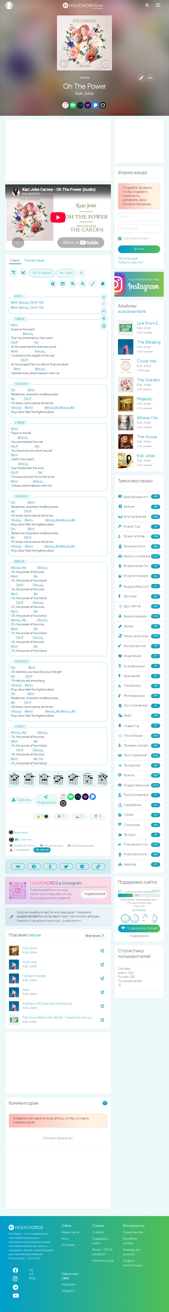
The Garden (148, 380)
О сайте (98, 1232)
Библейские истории (141, 497)
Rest (26, 990)
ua (31, 1270)
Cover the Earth (152, 361)
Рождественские (141, 785)
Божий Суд (140, 526)
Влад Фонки (20, 832)
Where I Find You (152, 418)
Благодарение (141, 516)
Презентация (34, 260)
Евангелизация (141, 616)
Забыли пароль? (130, 262)
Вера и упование (141, 556)
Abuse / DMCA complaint (102, 1252)
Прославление (141, 755)
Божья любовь (141, 536)
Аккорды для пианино (131, 1252)
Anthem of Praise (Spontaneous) (47, 1003)
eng (32, 1278)
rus (31, 1274)
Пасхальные (141, 735)
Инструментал (140, 646)
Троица (140, 834)
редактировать (29, 916)
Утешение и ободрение (142, 844)
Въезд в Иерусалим (140, 586)
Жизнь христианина (141, 636)
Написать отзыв (103, 1260)
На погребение (140, 705)
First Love (30, 962)
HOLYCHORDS (44, 883)
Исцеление (140, 655)
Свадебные (141, 805)
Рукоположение (140, 795)
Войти (139, 249)
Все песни (93, 935)
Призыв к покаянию (141, 745)
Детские (141, 596)
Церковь (141, 864)
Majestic (144, 399)
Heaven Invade (34, 976)
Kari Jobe (84, 93)
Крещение (140, 675)
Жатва (141, 626)
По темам (68, 1245)
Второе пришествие (141, 576)
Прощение (141, 765)
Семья (141, 814)
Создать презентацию (132, 1263)
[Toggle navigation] (158, 5)
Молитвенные (141, 695)
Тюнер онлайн (133, 1232)
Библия (141, 506)
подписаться (94, 894)
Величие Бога (141, 546)
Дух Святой (141, 606)
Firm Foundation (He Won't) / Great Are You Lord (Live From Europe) (72, 1017)
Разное (141, 775)
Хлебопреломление (141, 854)
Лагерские (141, 685)
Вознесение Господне (141, 566)
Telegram (68, 1290)
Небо (141, 715)
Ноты (64, 1238)
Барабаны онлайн (130, 1241)
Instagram (68, 1284)
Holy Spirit (30, 948)
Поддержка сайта (100, 1241)
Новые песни (70, 1232)
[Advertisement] (58, 150)
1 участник (25, 839)
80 (44, 850)
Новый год (140, 725)
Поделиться (46, 802)
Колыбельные (140, 666)
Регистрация (128, 258)
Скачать (24, 800)
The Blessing (148, 342)
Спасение (141, 825)
